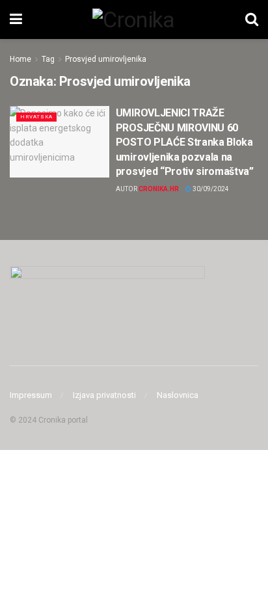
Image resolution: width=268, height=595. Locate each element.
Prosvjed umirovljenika (105, 59)
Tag (48, 59)
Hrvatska (36, 117)
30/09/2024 (210, 188)
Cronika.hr (159, 188)
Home (20, 59)
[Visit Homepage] (133, 19)
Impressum (31, 395)
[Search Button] (251, 19)
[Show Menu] (16, 19)
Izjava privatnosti (104, 395)
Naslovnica (177, 395)
